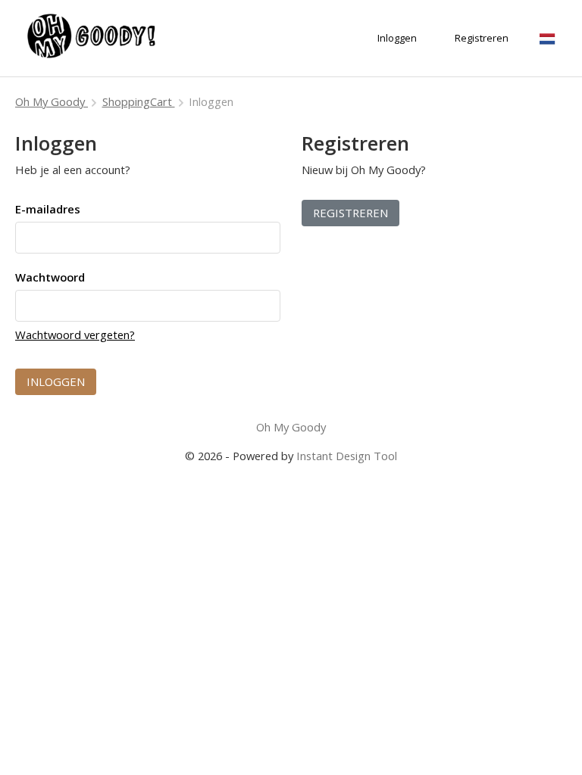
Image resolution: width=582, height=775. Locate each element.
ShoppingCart (138, 101)
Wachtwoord (50, 277)
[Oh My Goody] (91, 38)
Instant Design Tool (346, 455)
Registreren (350, 212)
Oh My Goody (51, 101)
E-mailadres (47, 208)
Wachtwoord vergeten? (75, 334)
